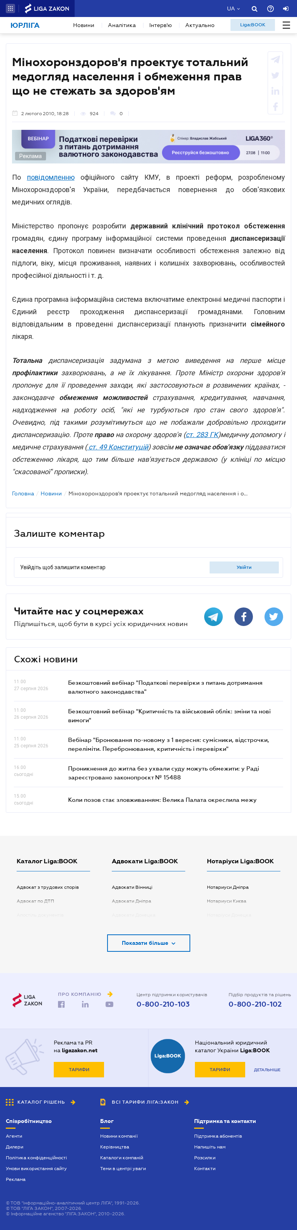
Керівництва (114, 1147)
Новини (83, 25)
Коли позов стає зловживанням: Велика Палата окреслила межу (162, 799)
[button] (10, 8)
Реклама (16, 1179)
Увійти (244, 567)
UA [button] (231, 8)
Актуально (200, 25)
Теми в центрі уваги (123, 1168)
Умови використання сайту (36, 1168)
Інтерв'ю (160, 25)
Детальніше (267, 1070)
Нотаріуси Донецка (229, 915)
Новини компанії (119, 1136)
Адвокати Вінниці (132, 887)
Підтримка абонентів (218, 1136)
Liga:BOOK (252, 24)
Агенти (14, 1136)
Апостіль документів (40, 915)
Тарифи (79, 1069)
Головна (23, 493)
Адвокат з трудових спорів (48, 887)
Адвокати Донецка (133, 915)
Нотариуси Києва (226, 901)
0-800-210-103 (163, 1004)
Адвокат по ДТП (35, 901)
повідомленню (51, 177)
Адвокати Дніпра (131, 901)
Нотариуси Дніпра (228, 887)
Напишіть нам (209, 1147)
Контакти (204, 1168)
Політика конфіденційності (36, 1157)
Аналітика (122, 25)
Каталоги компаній (121, 1157)
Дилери (14, 1147)
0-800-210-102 (255, 1004)
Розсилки (204, 1157)
